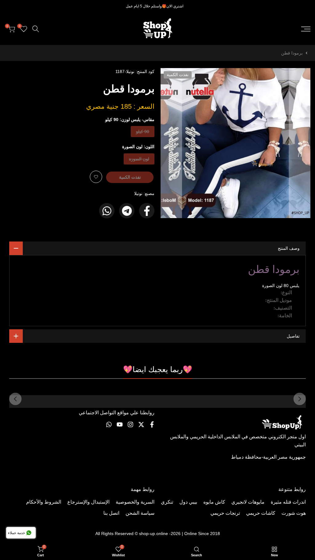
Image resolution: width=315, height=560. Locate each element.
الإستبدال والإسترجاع (88, 502)
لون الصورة (139, 160)
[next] (15, 399)
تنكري (167, 502)
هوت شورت (293, 513)
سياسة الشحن (140, 513)
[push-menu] (305, 29)
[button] (96, 177)
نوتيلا (138, 193)
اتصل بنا (111, 513)
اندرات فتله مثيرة (288, 502)
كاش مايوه (214, 502)
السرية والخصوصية (135, 502)
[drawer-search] (35, 28)
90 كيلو (143, 133)
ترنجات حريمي (225, 513)
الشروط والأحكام (43, 502)
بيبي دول (188, 502)
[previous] (299, 399)
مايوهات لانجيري (248, 502)
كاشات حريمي (260, 513)
